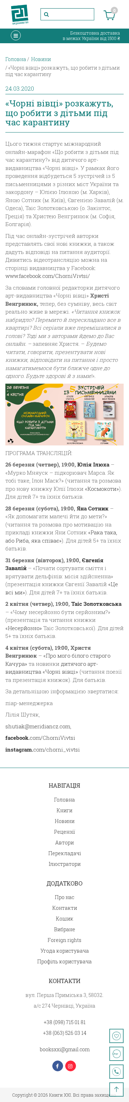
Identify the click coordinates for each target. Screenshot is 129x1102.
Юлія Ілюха (93, 464)
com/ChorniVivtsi (40, 737)
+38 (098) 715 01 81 (65, 1022)
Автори (64, 842)
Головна (64, 799)
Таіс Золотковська (96, 603)
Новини (65, 821)
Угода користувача (64, 950)
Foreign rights (64, 940)
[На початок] (116, 1089)
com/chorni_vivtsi (42, 749)
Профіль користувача (64, 961)
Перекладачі (64, 853)
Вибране (64, 929)
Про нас (64, 897)
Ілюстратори (65, 864)
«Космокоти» (102, 488)
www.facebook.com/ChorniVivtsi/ (47, 275)
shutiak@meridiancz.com (37, 726)
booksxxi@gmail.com (65, 1049)
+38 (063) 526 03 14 (64, 1032)
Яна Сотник (93, 508)
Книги (64, 810)
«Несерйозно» (23, 628)
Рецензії (64, 831)
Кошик (64, 918)
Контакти (64, 907)
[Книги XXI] (19, 14)
